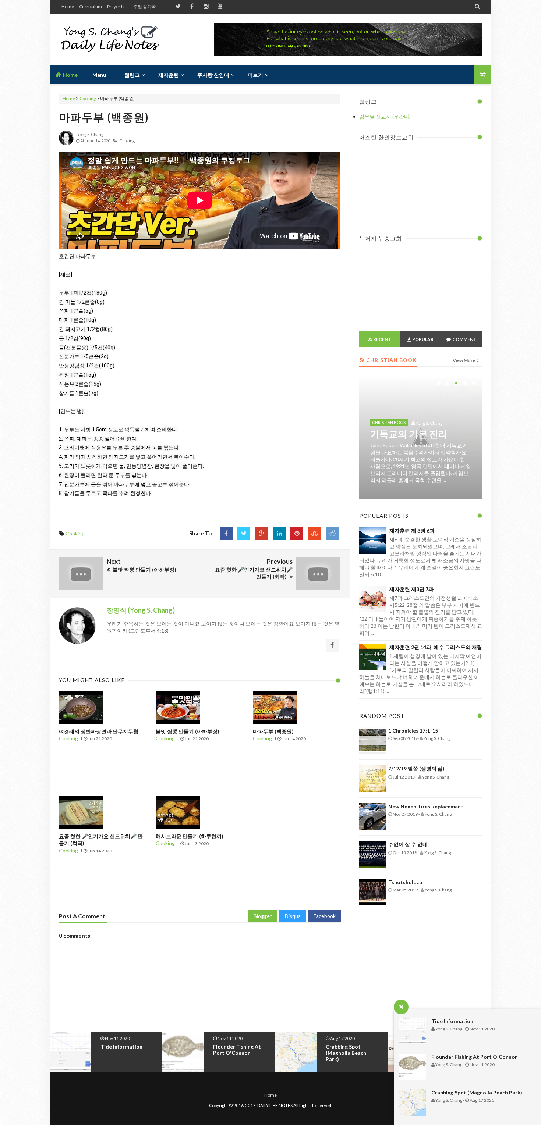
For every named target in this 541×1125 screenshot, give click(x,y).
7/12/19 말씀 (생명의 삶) (416, 768)
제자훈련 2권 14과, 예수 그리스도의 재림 (435, 647)
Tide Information (452, 1021)
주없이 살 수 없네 (408, 844)
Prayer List (117, 6)
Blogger (263, 916)
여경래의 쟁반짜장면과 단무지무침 (98, 731)
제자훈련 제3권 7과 (411, 589)
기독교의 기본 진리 (409, 433)
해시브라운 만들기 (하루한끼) (189, 836)
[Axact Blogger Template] (111, 39)
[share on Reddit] (332, 533)
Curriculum (90, 6)
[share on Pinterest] (296, 533)
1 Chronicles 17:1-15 (413, 730)
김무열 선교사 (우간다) (385, 116)
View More (464, 360)
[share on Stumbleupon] (314, 533)
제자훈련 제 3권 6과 (412, 530)
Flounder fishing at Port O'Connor (474, 1057)
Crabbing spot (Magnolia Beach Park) (476, 1092)
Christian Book (389, 422)
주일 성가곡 (144, 6)
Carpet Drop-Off (346, 1046)
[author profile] (66, 143)
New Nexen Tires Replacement (425, 806)
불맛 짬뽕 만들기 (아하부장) (187, 731)
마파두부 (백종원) (104, 117)
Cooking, (127, 140)
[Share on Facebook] (226, 533)
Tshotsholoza (405, 882)
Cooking (87, 98)
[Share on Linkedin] (279, 533)
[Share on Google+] (261, 533)
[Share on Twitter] (243, 533)
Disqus (293, 916)
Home (67, 6)
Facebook (325, 916)
